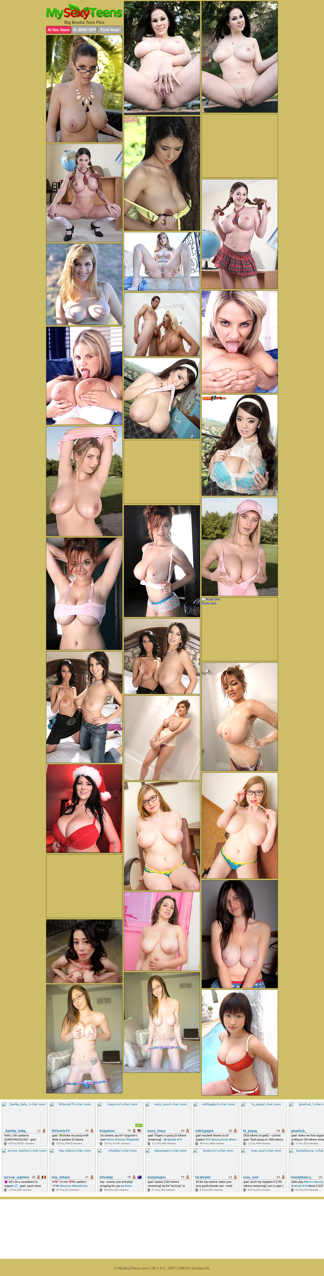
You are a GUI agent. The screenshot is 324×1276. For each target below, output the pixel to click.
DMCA (184, 1268)
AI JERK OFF (84, 30)
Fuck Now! (109, 30)
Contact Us (201, 1268)
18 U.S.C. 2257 (163, 1268)
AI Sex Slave (59, 30)
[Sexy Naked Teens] (84, 12)
